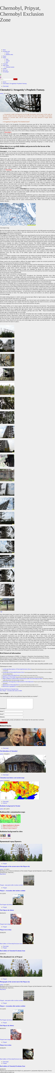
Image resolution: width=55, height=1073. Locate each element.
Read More (3, 874)
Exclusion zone (6, 51)
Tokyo (9, 838)
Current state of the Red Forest (11, 675)
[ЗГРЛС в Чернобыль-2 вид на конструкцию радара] (7, 581)
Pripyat (4, 56)
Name (2, 711)
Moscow (5, 838)
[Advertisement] (27, 38)
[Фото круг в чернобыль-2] (7, 409)
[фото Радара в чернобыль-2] (7, 438)
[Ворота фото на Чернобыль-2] (7, 366)
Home (4, 49)
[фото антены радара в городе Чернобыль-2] (7, 351)
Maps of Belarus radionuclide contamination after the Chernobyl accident (23, 678)
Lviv (1, 838)
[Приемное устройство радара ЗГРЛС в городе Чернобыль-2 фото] (7, 552)
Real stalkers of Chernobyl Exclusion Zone (11, 943)
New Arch (5, 70)
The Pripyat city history (6, 904)
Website (2, 717)
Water (7, 59)
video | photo (6, 65)
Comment (3, 708)
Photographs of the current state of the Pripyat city (15, 866)
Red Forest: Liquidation (9, 686)
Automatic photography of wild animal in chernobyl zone (18, 681)
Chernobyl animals (10, 67)
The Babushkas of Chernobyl (8, 751)
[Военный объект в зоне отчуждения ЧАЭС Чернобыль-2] (7, 524)
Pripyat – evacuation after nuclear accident (11, 885)
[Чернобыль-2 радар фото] (7, 495)
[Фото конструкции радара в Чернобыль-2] (7, 596)
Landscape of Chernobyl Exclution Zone (13, 672)
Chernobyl (5, 64)
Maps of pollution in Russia (10, 827)
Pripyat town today (5, 924)
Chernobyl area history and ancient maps (12, 777)
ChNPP (4, 68)
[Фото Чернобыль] (7, 538)
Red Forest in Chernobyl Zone (11, 685)
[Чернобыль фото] (7, 380)
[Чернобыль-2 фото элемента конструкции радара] (7, 452)
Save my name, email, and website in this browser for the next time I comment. (23, 720)
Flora (7, 62)
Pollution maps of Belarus (10, 828)
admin (2, 93)
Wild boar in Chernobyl (9, 677)
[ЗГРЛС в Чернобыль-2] (7, 509)
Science (7, 53)
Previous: (9, 689)
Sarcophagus (6, 71)
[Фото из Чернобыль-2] (7, 610)
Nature (4, 57)
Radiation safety (9, 54)
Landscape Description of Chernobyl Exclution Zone (17, 669)
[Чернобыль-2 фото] (7, 466)
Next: (11, 690)
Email (2, 714)
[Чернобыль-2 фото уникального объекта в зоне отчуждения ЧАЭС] (7, 481)
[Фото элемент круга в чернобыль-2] (7, 423)
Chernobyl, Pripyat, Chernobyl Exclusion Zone (22, 14)
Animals (8, 60)
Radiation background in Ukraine (10, 806)
